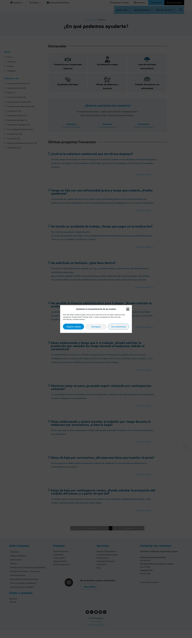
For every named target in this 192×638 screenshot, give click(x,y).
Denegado (96, 326)
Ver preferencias (118, 326)
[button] (128, 309)
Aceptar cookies (73, 326)
